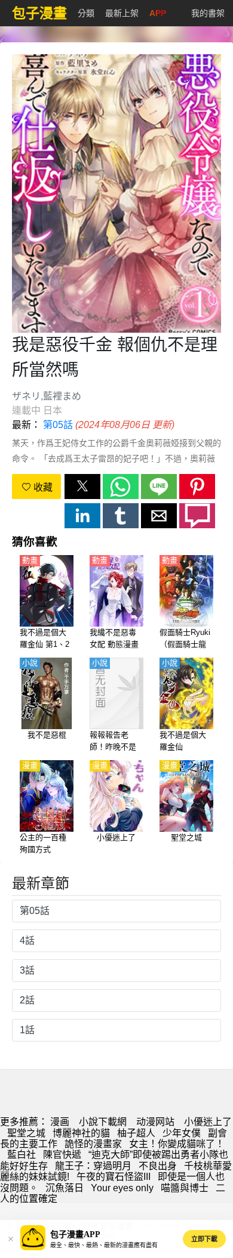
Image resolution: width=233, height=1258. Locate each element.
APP (157, 13)
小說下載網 (103, 1122)
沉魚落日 (64, 1188)
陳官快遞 (62, 1154)
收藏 (42, 487)
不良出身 (158, 1166)
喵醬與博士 (185, 1188)
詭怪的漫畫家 (93, 1144)
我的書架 (208, 13)
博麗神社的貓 (81, 1133)
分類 (86, 13)
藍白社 (21, 1154)
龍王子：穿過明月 (93, 1166)
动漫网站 (155, 1122)
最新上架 (122, 13)
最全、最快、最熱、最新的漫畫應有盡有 (104, 1245)
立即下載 (204, 1238)
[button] (82, 486)
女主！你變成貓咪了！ (177, 1144)
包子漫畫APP (75, 1234)
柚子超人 (136, 1133)
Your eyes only (122, 1188)
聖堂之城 (26, 1133)
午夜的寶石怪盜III (113, 1177)
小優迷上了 (208, 1122)
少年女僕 (182, 1133)
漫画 (59, 1122)
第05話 (58, 425)
